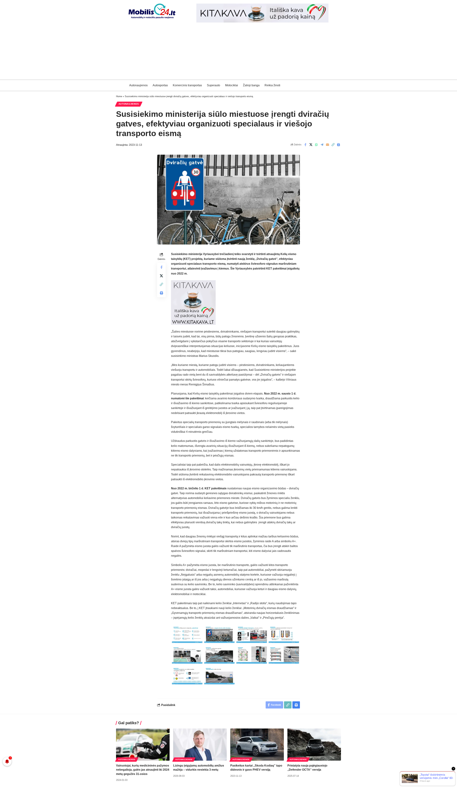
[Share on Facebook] (305, 145)
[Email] (327, 145)
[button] (332, 145)
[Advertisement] (228, 53)
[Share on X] (310, 145)
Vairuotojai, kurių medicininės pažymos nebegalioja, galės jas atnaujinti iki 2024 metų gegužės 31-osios (142, 769)
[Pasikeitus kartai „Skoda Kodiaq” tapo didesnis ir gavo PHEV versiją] (257, 744)
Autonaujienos (129, 104)
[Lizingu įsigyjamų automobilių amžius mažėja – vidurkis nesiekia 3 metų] (200, 744)
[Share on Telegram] (321, 145)
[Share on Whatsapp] (316, 145)
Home (119, 96)
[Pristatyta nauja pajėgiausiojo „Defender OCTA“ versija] (314, 744)
